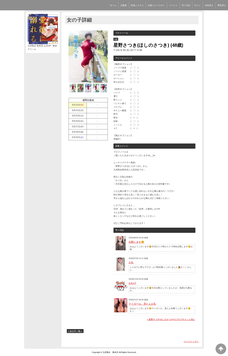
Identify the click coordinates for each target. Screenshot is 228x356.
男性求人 (221, 5)
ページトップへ (191, 341)
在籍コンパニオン (156, 5)
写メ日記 (186, 5)
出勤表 (123, 5)
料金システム (137, 5)
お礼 (131, 262)
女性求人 (209, 5)
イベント (173, 5)
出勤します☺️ (136, 241)
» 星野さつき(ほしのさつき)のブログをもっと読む (171, 319)
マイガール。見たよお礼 (142, 303)
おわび (132, 283)
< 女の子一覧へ (75, 331)
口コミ (197, 5)
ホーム (113, 5)
